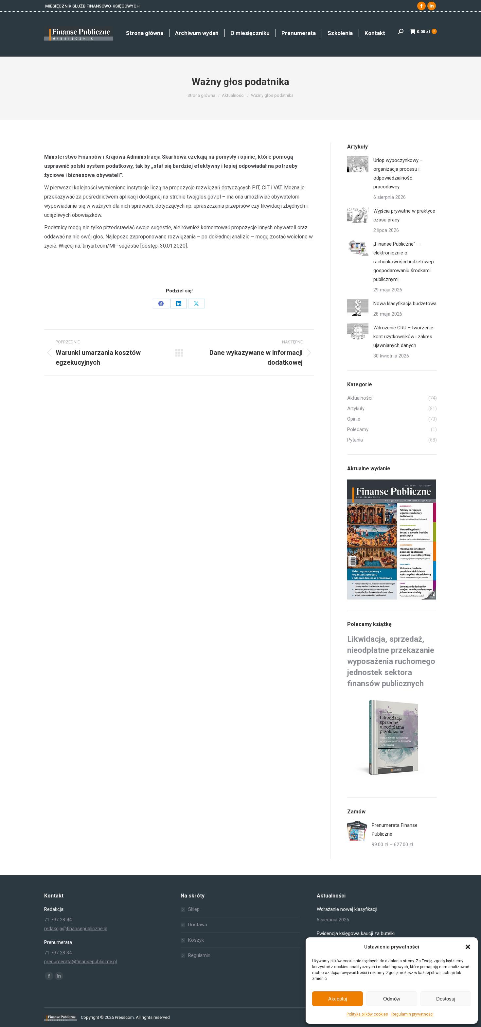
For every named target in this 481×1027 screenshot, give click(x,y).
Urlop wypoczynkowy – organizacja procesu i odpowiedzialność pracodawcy (398, 173)
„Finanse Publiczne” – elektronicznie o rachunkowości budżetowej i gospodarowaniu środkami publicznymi (403, 261)
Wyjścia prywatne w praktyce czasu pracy (404, 215)
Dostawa (197, 925)
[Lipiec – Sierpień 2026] (392, 539)
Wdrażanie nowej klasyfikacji (347, 909)
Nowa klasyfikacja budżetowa (404, 303)
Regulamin (199, 955)
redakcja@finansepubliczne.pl (75, 928)
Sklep (194, 909)
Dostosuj (445, 998)
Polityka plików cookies (367, 1014)
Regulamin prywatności (412, 1014)
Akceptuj (337, 998)
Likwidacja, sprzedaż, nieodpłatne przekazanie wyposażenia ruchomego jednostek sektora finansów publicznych (391, 661)
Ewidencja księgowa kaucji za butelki (356, 933)
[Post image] (357, 164)
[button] (468, 947)
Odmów (391, 998)
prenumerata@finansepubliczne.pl (80, 962)
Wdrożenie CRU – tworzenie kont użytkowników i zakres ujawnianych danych (403, 336)
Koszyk (196, 940)
